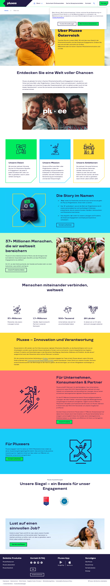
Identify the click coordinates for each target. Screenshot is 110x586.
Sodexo (45, 358)
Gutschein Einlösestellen (55, 3)
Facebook (35, 563)
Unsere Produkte (64, 422)
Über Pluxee (88, 561)
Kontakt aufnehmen (65, 225)
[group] (46, 501)
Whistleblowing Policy (49, 581)
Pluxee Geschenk (8, 568)
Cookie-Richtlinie (8, 583)
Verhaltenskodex (90, 568)
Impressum (6, 581)
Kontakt (88, 3)
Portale (104, 3)
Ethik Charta (22, 581)
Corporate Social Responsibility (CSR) (41, 360)
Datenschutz (14, 581)
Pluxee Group (89, 565)
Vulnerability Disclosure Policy (64, 581)
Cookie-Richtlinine (58, 17)
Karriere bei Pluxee (18, 544)
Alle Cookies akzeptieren (88, 24)
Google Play (61, 565)
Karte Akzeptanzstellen (74, 3)
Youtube (38, 563)
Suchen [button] (94, 3)
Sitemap (87, 571)
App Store (69, 565)
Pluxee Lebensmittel (9, 565)
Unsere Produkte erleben (16, 270)
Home (6, 10)
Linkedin (42, 563)
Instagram (31, 563)
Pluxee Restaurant (8, 561)
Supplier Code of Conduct (34, 581)
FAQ (33, 569)
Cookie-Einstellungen (20, 583)
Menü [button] (38, 3)
